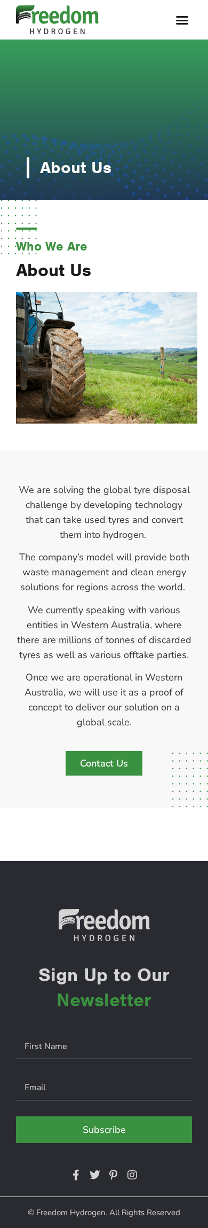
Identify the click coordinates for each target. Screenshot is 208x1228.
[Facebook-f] (76, 1175)
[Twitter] (95, 1175)
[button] (182, 20)
